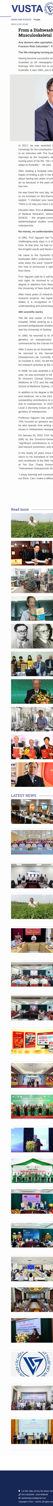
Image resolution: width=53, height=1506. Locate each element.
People (37, 20)
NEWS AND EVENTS (21, 20)
